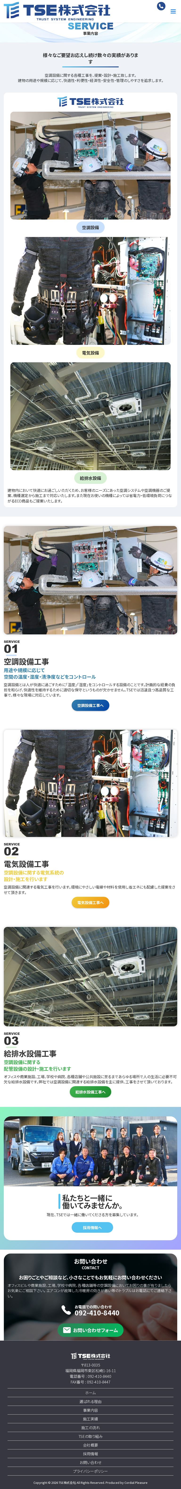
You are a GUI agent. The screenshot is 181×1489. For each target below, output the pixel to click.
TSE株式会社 (68, 1482)
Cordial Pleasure (136, 1482)
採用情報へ (92, 1227)
